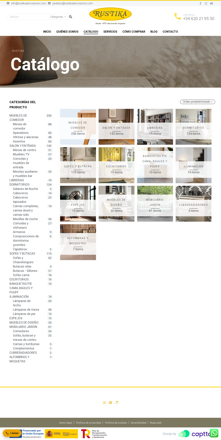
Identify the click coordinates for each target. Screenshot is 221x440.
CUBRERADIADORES (23, 352)
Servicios (110, 31)
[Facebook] (104, 402)
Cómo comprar (133, 31)
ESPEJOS (15, 318)
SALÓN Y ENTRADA (22, 145)
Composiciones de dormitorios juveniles (26, 240)
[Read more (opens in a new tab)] (194, 16)
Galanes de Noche (25, 189)
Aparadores (21, 133)
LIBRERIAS (16, 180)
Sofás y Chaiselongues (23, 260)
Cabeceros (20, 193)
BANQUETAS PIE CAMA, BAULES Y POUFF (21, 288)
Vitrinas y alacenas (26, 137)
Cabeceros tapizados (20, 200)
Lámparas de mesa (26, 309)
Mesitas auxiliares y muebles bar (25, 174)
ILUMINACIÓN (19, 296)
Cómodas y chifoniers (20, 225)
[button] (71, 17)
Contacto (170, 31)
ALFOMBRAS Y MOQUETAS (19, 359)
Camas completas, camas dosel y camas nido (26, 210)
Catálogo (91, 31)
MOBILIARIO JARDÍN (23, 327)
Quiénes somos (67, 31)
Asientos (19, 141)
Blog (153, 31)
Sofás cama (21, 275)
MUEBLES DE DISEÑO (24, 322)
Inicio (47, 31)
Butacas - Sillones (25, 271)
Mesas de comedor (19, 126)
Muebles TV (21, 154)
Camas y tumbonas (26, 344)
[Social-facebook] (200, 3)
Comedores (21, 331)
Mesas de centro (24, 150)
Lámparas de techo (22, 303)
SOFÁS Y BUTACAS (22, 253)
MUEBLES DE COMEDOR (18, 118)
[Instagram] (206, 3)
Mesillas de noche (25, 219)
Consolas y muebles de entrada (21, 163)
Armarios (19, 232)
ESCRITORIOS (19, 279)
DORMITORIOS (19, 184)
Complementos (23, 348)
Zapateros (20, 249)
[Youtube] (211, 3)
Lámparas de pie (24, 314)
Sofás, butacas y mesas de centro (24, 338)
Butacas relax (22, 266)
